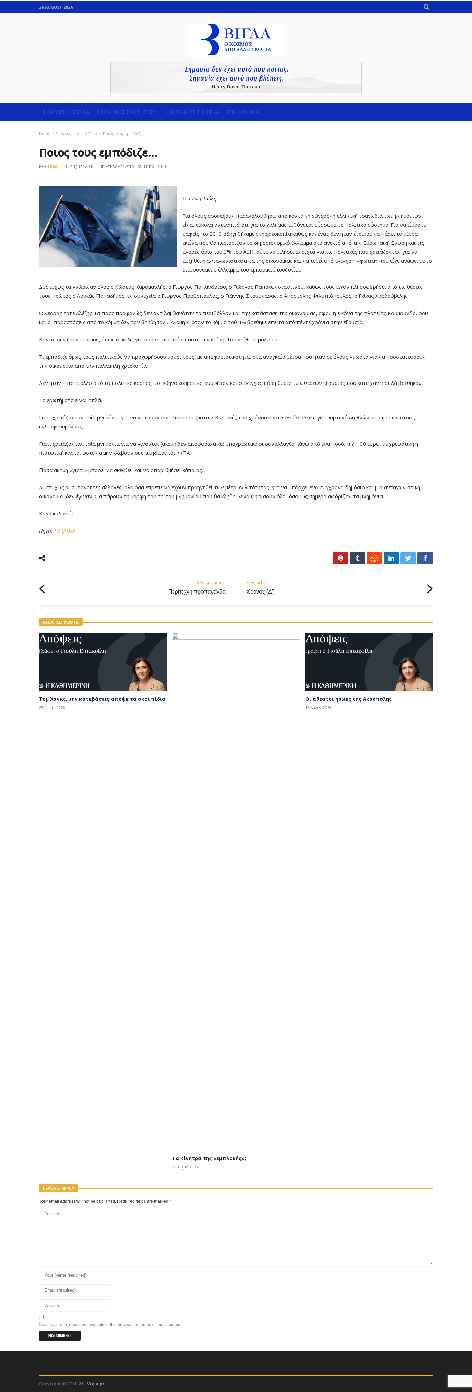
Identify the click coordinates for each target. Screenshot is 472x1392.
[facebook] (425, 558)
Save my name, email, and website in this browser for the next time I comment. (112, 1324)
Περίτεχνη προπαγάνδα (197, 587)
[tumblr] (357, 558)
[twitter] (408, 558)
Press (51, 166)
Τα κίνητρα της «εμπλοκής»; (209, 1158)
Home (44, 133)
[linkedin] (391, 558)
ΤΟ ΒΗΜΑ (64, 530)
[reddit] (374, 558)
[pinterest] (340, 558)
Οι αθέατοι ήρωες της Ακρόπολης (348, 698)
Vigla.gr (96, 1384)
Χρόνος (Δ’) (260, 587)
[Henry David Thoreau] (236, 77)
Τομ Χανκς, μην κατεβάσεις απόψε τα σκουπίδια (102, 698)
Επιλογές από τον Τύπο (76, 133)
